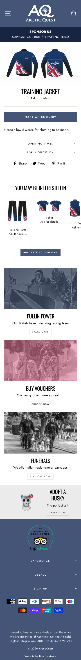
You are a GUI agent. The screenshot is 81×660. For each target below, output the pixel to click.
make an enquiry (40, 117)
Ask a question (40, 152)
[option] (40, 34)
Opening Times (40, 143)
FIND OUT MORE (40, 476)
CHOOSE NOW (41, 404)
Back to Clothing (44, 252)
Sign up (40, 588)
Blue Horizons (47, 656)
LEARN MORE (40, 332)
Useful (40, 575)
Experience (40, 561)
